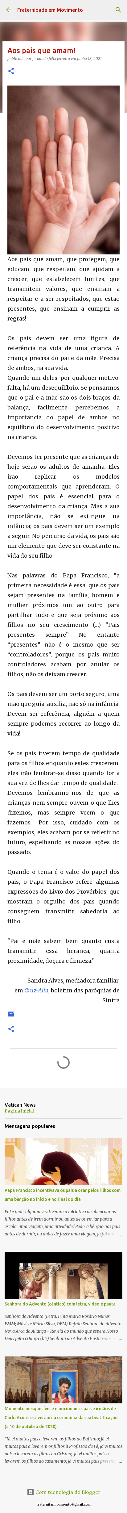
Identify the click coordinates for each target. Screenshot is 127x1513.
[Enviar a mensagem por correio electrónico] (11, 1016)
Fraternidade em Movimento (50, 10)
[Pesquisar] (118, 9)
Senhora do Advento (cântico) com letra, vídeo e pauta (60, 1303)
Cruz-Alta (36, 990)
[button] (11, 71)
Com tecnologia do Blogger (67, 1492)
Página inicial (19, 1111)
